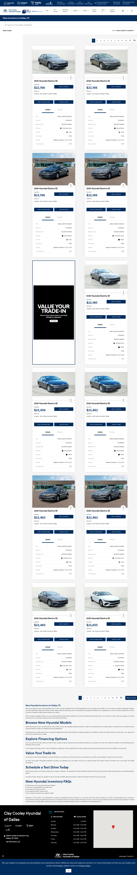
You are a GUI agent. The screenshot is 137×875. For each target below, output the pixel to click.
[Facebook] (3, 856)
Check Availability (64, 86)
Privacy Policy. (85, 866)
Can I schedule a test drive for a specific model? (40, 793)
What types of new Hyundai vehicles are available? (41, 785)
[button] (71, 78)
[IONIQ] (30, 826)
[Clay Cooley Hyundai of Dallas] (12, 11)
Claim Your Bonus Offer (44, 102)
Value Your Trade (63, 102)
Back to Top (131, 698)
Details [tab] (47, 110)
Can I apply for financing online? (36, 789)
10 (126, 41)
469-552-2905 (58, 817)
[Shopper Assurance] (19, 826)
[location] (95, 3)
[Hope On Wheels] (8, 829)
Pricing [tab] (59, 110)
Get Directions (12, 842)
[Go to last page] (134, 41)
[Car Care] (8, 826)
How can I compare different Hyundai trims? (39, 787)
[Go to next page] (130, 41)
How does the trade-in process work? (37, 791)
